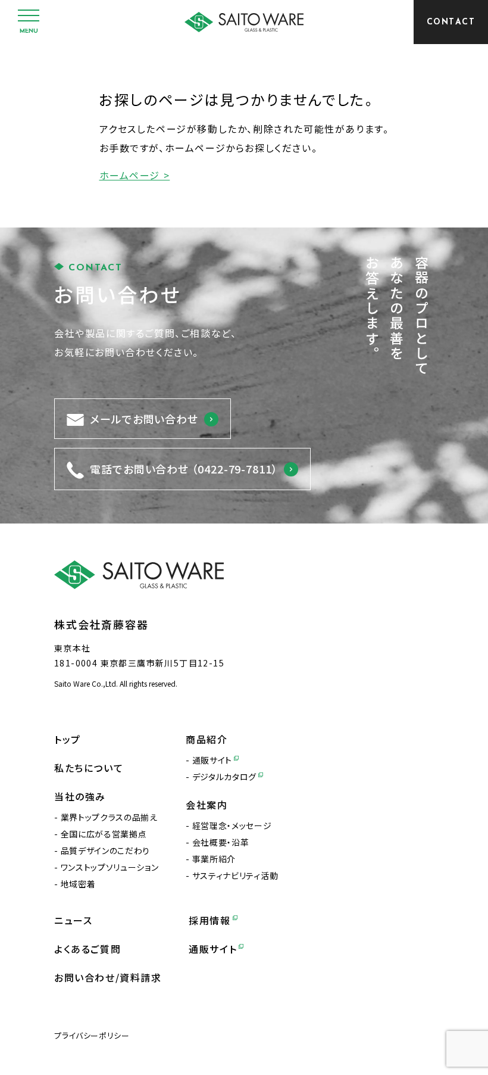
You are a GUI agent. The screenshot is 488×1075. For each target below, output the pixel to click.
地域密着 (78, 884)
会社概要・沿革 (220, 842)
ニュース (73, 920)
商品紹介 (206, 739)
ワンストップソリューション (110, 867)
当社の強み (80, 796)
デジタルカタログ (224, 777)
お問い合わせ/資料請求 (108, 977)
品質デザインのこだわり (105, 850)
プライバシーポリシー (92, 1035)
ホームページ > (134, 175)
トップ (67, 739)
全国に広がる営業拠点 (103, 834)
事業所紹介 (214, 859)
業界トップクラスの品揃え (109, 817)
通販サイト (212, 760)
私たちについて (88, 767)
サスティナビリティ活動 (235, 875)
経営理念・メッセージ (231, 825)
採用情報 (209, 920)
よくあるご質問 (87, 949)
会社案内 (206, 804)
